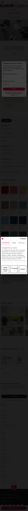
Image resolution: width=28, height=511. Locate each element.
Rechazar (22, 269)
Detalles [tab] (14, 242)
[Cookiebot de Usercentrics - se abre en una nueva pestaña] (20, 239)
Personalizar (14, 268)
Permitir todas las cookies (5, 269)
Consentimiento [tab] (6, 242)
